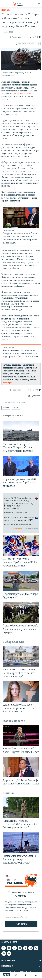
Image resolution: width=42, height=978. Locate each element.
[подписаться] (9, 953)
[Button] (15, 37)
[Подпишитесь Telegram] (25, 948)
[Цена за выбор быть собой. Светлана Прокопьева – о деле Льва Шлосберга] (21, 691)
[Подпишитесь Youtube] (20, 948)
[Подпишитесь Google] (3, 948)
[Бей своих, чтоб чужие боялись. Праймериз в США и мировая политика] (21, 545)
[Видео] (26, 975)
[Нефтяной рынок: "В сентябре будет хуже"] (21, 581)
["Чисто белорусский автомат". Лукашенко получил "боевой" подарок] (21, 612)
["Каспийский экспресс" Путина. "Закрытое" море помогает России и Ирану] (21, 431)
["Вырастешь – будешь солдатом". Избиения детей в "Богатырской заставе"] (21, 807)
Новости (5, 10)
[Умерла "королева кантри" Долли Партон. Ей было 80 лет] (21, 735)
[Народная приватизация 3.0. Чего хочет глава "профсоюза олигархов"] (21, 466)
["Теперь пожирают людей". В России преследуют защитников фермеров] (21, 842)
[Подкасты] (3, 953)
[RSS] (36, 948)
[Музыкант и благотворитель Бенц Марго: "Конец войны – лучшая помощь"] (21, 656)
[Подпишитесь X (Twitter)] (14, 948)
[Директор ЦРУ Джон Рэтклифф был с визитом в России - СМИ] (21, 767)
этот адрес (7, 383)
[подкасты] (16, 975)
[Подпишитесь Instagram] (30, 948)
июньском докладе (22, 94)
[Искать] (35, 975)
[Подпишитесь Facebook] (9, 948)
